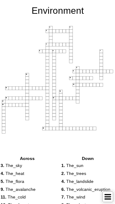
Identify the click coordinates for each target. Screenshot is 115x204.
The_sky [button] (11, 165)
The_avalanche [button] (18, 189)
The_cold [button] (13, 197)
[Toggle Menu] (107, 196)
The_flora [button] (12, 181)
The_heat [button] (12, 173)
